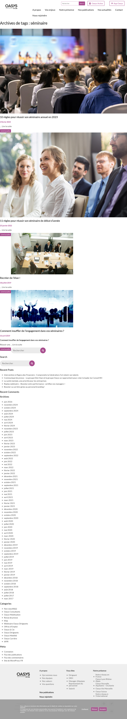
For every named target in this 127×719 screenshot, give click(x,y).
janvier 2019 (9, 574)
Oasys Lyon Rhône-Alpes (104, 680)
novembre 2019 (11, 548)
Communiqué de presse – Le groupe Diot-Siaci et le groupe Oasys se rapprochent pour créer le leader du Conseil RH (53, 378)
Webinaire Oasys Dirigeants (16, 623)
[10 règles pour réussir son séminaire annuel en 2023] (63, 112)
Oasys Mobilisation (12, 614)
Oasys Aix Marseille (104, 688)
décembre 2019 (11, 545)
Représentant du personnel (76, 685)
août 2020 (8, 521)
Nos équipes (47, 678)
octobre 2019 (10, 551)
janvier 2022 (9, 473)
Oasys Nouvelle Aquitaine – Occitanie (105, 685)
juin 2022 (8, 461)
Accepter (103, 709)
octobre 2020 (10, 515)
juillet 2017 (9, 595)
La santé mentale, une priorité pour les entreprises (25, 381)
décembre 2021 (11, 476)
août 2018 (8, 589)
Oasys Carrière (10, 638)
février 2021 (9, 503)
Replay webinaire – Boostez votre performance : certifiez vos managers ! (34, 384)
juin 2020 (8, 527)
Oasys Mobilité (10, 635)
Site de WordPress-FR (13, 660)
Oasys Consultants (12, 611)
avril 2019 (8, 566)
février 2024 (9, 425)
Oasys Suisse (101, 691)
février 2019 (9, 571)
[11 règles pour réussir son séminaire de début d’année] (63, 216)
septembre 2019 (11, 554)
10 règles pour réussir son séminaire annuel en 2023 (29, 117)
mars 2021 (8, 500)
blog (6, 620)
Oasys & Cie (9, 629)
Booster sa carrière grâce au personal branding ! (24, 387)
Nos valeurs (47, 681)
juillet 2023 (9, 431)
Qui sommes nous (49, 675)
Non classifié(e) (10, 608)
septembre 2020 (11, 518)
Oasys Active (97, 3)
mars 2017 (8, 598)
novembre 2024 (11, 404)
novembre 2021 (11, 479)
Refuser (94, 709)
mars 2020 (8, 536)
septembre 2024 (11, 410)
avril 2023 (8, 437)
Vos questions (48, 684)
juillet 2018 (9, 592)
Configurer (85, 709)
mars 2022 (8, 467)
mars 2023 (8, 440)
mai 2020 (8, 530)
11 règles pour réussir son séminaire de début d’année (30, 220)
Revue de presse (11, 617)
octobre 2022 (10, 452)
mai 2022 (8, 464)
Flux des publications (13, 654)
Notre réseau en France (102, 676)
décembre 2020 (11, 509)
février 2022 (9, 470)
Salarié (72, 688)
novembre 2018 (11, 580)
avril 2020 (8, 533)
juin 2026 (8, 402)
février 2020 (9, 539)
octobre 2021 (10, 482)
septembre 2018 (11, 586)
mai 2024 (8, 419)
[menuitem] (37, 9)
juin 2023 (8, 434)
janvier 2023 (9, 446)
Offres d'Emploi (11, 626)
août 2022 (8, 458)
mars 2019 (8, 569)
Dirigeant (73, 675)
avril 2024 (8, 422)
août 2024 (8, 413)
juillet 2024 (9, 416)
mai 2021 (8, 494)
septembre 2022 (11, 455)
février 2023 (9, 443)
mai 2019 (8, 563)
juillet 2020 (9, 524)
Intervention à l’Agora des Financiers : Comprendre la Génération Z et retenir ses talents (41, 375)
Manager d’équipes (77, 681)
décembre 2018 (11, 577)
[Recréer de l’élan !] (42, 273)
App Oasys (118, 3)
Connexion (8, 651)
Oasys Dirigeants (11, 632)
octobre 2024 (10, 407)
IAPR (6, 641)
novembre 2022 (11, 449)
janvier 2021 (9, 506)
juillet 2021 (9, 488)
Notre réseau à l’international (102, 695)
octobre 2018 (10, 583)
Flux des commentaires (14, 657)
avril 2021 (8, 497)
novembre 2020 (11, 512)
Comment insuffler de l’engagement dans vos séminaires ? (32, 330)
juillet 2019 (9, 557)
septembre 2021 (11, 485)
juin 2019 (8, 560)
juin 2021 (8, 491)
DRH (71, 678)
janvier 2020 (9, 542)
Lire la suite (7, 126)
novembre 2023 (11, 428)
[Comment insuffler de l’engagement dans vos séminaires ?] (42, 326)
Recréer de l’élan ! (10, 277)
